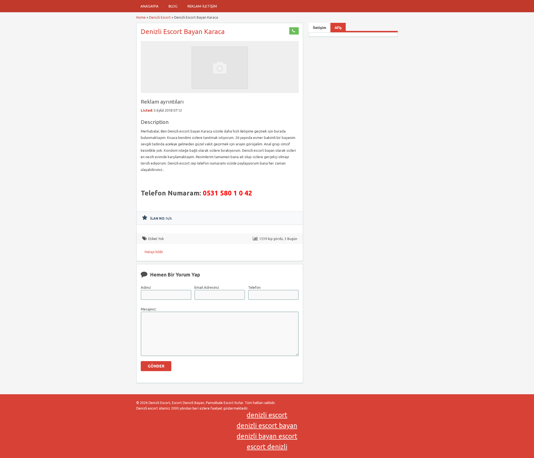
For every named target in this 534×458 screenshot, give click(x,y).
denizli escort (267, 415)
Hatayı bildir (154, 252)
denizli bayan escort (267, 436)
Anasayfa (149, 6)
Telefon (254, 287)
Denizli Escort (160, 17)
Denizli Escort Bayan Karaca (183, 31)
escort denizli (267, 446)
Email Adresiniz (206, 287)
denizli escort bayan (267, 425)
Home (141, 17)
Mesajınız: (149, 309)
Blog (173, 6)
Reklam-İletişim (202, 6)
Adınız (146, 287)
